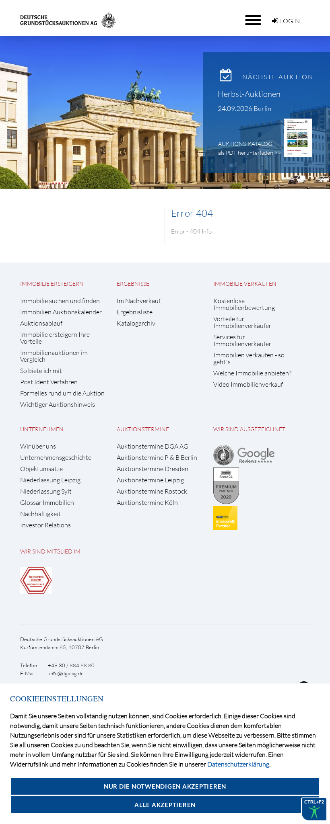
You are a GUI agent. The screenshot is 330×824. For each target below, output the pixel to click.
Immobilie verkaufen (244, 283)
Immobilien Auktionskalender (61, 312)
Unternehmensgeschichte (55, 457)
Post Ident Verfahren (49, 382)
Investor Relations (45, 525)
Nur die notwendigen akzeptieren (165, 786)
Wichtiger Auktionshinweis (57, 404)
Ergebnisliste (135, 312)
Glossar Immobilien (47, 502)
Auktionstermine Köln (147, 502)
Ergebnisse (133, 283)
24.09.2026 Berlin (244, 108)
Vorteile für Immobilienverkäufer (242, 322)
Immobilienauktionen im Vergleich (54, 356)
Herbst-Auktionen (249, 94)
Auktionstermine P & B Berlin (157, 457)
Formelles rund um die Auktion (62, 393)
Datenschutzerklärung (238, 764)
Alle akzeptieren (165, 804)
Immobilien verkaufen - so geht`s (249, 358)
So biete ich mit (41, 370)
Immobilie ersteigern (52, 283)
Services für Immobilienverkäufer (242, 340)
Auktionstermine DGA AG (152, 446)
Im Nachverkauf (139, 300)
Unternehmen (42, 429)
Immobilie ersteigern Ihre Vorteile (55, 338)
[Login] (275, 21)
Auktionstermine (143, 429)
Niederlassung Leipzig (50, 480)
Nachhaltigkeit (40, 513)
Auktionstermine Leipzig (150, 480)
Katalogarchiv (136, 323)
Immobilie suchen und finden (60, 300)
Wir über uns (38, 446)
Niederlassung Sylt (46, 491)
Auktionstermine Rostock (152, 491)
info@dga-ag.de (66, 673)
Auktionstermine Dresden (152, 468)
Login (290, 21)
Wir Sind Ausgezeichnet (249, 429)
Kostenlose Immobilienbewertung (244, 304)
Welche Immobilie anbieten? (252, 373)
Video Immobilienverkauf (248, 384)
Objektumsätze (41, 468)
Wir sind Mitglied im (50, 551)
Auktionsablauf (41, 323)
